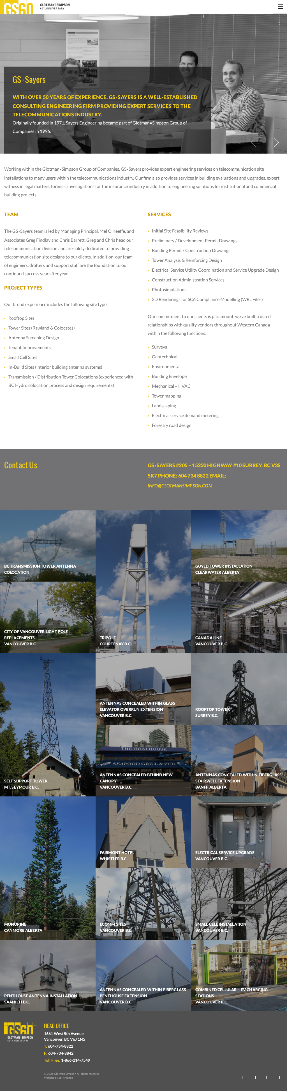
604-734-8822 (60, 1046)
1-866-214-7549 (75, 1060)
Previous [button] (253, 142)
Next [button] (276, 142)
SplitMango (66, 1077)
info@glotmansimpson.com (180, 485)
